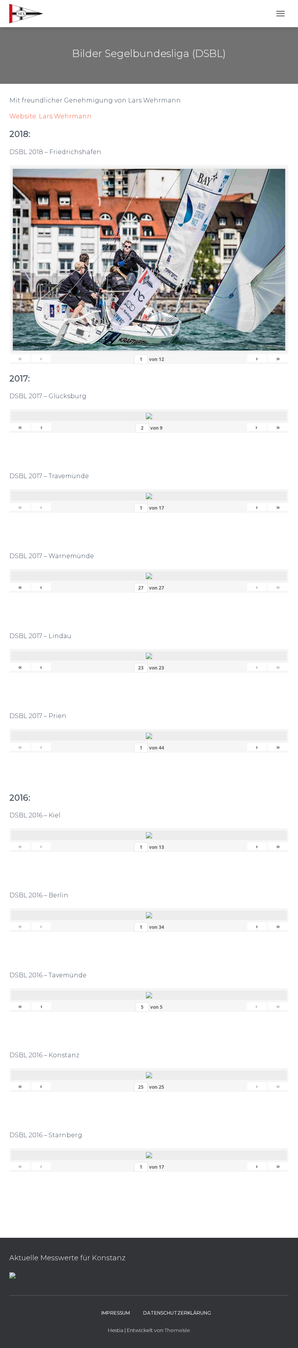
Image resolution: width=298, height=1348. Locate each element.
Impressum (115, 1313)
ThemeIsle (177, 1330)
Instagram (87, 1313)
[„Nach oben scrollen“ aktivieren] (283, 1332)
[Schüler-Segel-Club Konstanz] (29, 13)
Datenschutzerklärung (177, 1313)
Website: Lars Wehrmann (50, 116)
